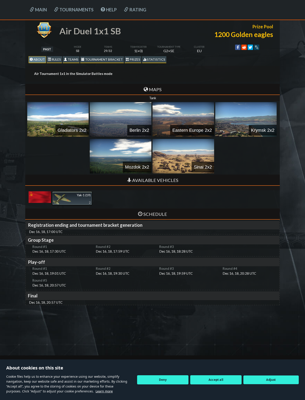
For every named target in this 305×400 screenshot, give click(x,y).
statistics (155, 59)
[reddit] (244, 47)
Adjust (271, 380)
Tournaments (76, 9)
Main (40, 9)
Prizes (134, 59)
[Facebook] (237, 47)
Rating (137, 9)
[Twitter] (250, 47)
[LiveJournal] (256, 47)
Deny (163, 380)
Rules (56, 59)
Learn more (104, 391)
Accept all (216, 380)
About (39, 59)
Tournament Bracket (103, 59)
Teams (72, 59)
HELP (111, 9)
